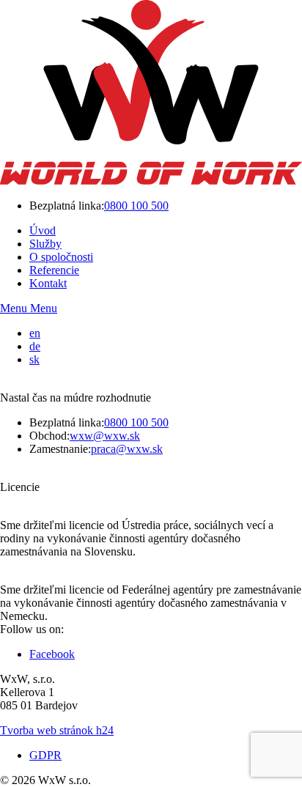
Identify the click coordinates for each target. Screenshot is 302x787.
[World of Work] (151, 180)
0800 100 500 (136, 205)
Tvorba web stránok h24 (57, 730)
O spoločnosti (61, 257)
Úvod (42, 230)
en (34, 333)
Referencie (54, 270)
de (34, 346)
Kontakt (48, 283)
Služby (45, 243)
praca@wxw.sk (127, 449)
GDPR (45, 755)
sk (34, 359)
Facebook (52, 654)
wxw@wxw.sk (105, 435)
